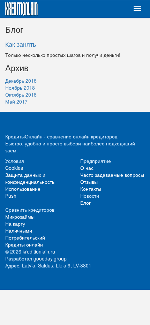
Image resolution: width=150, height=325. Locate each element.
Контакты (90, 188)
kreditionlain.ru (39, 251)
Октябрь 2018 (21, 94)
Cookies (14, 167)
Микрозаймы (20, 216)
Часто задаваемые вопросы (112, 174)
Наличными (18, 230)
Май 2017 (16, 101)
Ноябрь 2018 (20, 87)
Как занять (20, 43)
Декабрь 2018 (21, 80)
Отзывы (89, 181)
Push (10, 195)
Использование (22, 188)
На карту (15, 223)
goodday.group (50, 258)
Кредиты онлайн (24, 244)
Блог (85, 202)
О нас (86, 167)
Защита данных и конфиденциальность (29, 178)
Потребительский (25, 237)
